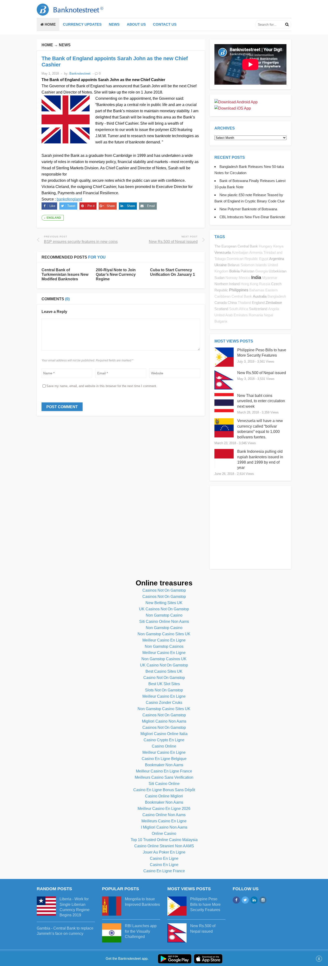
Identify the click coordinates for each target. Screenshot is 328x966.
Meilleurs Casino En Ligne (164, 821)
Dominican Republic (242, 259)
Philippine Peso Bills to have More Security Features (205, 904)
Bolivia (234, 271)
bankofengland (69, 199)
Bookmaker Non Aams (164, 765)
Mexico (244, 278)
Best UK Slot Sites (164, 684)
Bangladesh (276, 296)
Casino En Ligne (164, 858)
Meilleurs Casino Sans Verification (164, 777)
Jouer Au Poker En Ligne (164, 852)
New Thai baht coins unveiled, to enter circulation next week (261, 401)
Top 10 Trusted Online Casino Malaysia (164, 840)
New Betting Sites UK (164, 603)
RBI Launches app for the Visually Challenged (141, 931)
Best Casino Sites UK (164, 671)
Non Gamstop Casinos (164, 646)
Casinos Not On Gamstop (164, 590)
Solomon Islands (254, 265)
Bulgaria (220, 321)
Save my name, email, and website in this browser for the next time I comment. (101, 386)
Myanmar (269, 278)
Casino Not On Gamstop (164, 678)
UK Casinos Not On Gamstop (164, 609)
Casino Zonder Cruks (164, 703)
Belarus (234, 265)
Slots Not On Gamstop (164, 690)
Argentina (276, 259)
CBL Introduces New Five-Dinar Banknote (252, 217)
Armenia (255, 252)
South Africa (238, 309)
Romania (256, 315)
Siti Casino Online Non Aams (164, 621)
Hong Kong (249, 284)
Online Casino (164, 833)
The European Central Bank (236, 246)
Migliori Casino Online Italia (164, 734)
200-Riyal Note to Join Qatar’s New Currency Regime (116, 274)
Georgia (261, 271)
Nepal (268, 315)
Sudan (219, 278)
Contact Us (164, 24)
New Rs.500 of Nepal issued (261, 373)
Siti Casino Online (164, 784)
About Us (136, 24)
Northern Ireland (227, 284)
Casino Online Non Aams (164, 815)
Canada (220, 302)
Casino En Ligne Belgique (164, 759)
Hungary (265, 246)
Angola (273, 309)
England (54, 217)
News (114, 24)
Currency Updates (82, 24)
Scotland (221, 309)
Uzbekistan (277, 271)
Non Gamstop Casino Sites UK (164, 634)
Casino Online (164, 746)
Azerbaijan (240, 252)
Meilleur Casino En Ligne (164, 640)
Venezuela (222, 252)
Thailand (244, 303)
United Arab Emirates (231, 315)
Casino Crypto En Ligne (164, 740)
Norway (231, 278)
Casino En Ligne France (164, 871)
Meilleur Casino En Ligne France (164, 771)
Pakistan (247, 271)
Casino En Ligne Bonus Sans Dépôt (164, 790)
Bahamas (256, 290)
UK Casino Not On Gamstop (164, 665)
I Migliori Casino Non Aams (164, 827)
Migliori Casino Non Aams (164, 721)
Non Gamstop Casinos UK (164, 659)
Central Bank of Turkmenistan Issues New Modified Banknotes (65, 274)
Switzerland (258, 309)
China (232, 302)
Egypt (263, 259)
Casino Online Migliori (164, 796)
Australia (260, 296)
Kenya (278, 246)
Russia (264, 284)
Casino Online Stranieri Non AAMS (164, 846)
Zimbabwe (274, 302)
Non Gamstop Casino (164, 615)
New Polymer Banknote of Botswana (248, 209)
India (256, 277)
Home (50, 24)
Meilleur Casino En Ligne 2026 (164, 809)
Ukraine (220, 265)
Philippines (238, 290)
